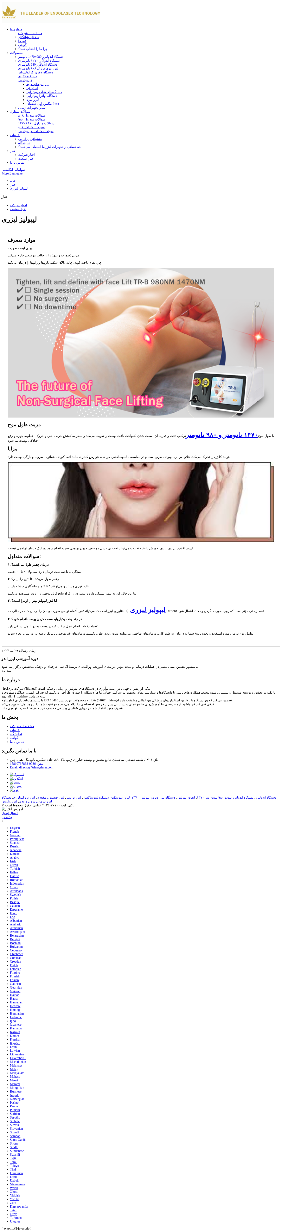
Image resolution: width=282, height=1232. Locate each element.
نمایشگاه (24, 143)
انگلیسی (7, 169)
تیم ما (22, 41)
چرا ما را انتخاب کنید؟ (33, 49)
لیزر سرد (32, 99)
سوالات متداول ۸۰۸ (31, 115)
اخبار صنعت (26, 158)
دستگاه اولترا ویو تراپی (41, 96)
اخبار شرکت (26, 154)
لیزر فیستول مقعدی (50, 797)
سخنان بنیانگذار (28, 37)
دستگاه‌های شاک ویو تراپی (44, 92)
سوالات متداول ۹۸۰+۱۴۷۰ (36, 123)
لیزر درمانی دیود (37, 84)
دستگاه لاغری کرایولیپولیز (35, 72)
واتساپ (7, 817)
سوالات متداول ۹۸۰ (31, 119)
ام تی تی (32, 88)
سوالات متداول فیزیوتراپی (35, 131)
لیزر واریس (9, 801)
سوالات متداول (20, 111)
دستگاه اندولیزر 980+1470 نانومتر (40, 56)
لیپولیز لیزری (19, 188)
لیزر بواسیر (73, 797)
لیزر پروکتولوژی (24, 797)
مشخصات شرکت (30, 33)
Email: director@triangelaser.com (31, 767)
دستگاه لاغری (27, 76)
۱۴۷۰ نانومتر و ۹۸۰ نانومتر (222, 434)
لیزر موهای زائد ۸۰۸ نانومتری (38, 68)
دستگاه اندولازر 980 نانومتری (37, 64)
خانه (13, 180)
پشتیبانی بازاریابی (30, 139)
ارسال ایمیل (10, 813)
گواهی (22, 45)
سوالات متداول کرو (31, 127)
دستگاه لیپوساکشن (96, 797)
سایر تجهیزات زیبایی (31, 107)
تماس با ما (17, 162)
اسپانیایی (20, 169)
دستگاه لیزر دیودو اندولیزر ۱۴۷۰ (153, 797)
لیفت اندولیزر (186, 797)
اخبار (13, 150)
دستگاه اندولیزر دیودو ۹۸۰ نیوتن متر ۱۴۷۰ (225, 797)
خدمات (15, 135)
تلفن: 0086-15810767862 (26, 763)
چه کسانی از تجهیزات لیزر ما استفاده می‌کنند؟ (49, 147)
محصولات (16, 52)
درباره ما (16, 29)
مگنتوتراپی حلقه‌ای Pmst (42, 103)
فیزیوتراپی (25, 80)
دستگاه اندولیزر (265, 797)
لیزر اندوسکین (120, 797)
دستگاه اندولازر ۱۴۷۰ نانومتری (39, 60)
